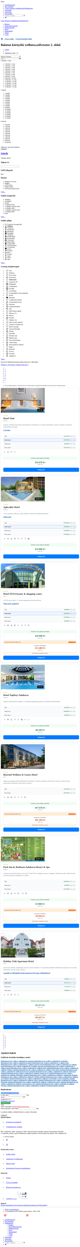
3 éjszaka (6, 430)
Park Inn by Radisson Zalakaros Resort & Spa (26, 867)
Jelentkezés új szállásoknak (14, 1159)
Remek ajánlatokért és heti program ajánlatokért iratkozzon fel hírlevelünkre (24, 1205)
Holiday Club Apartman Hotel (18, 961)
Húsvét (11, 315)
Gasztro (9, 254)
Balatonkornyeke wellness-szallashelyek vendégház (51, 1061)
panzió (7, 203)
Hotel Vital (8, 418)
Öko (8, 259)
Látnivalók (8, 12)
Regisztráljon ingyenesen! (20, 1106)
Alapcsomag (13, 342)
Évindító (11, 288)
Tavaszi (11, 351)
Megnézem (41, 470)
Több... (3, 192)
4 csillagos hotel (10, 208)
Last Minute (12, 291)
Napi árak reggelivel (11, 604)
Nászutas (7, 252)
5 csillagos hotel (10, 212)
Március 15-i (13, 313)
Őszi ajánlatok (9, 7)
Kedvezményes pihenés (16, 345)
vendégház (8, 201)
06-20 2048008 (13, 1182)
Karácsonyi (12, 277)
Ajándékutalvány (10, 5)
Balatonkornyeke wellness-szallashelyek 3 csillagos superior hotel (22, 1064)
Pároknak (12, 297)
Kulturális (12, 333)
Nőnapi (11, 331)
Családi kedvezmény (15, 300)
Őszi (10, 271)
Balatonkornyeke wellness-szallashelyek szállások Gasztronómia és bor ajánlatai (39, 1083)
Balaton (7, 24)
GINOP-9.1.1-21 (11, 1199)
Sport (9, 256)
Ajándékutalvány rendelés (14, 1127)
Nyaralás (11, 353)
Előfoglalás (12, 284)
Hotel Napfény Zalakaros (16, 695)
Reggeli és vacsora (10, 181)
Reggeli (7, 183)
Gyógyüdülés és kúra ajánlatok (18, 293)
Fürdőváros (10, 229)
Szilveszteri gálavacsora (12, 188)
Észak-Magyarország (11, 26)
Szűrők (4, 153)
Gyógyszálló (11, 243)
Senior (11, 295)
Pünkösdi (12, 349)
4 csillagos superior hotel (12, 210)
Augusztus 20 (13, 282)
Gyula (6, 34)
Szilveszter (7, 517)
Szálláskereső (28, 8)
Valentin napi (13, 336)
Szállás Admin (10, 1154)
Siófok (7, 33)
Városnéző (10, 240)
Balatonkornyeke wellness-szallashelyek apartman (17, 1061)
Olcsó (9, 258)
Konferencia (11, 238)
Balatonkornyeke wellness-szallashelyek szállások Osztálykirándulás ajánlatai (38, 1086)
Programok (8, 10)
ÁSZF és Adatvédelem (12, 1209)
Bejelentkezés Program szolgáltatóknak (18, 1168)
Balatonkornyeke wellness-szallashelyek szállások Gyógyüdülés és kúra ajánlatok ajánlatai (45, 1079)
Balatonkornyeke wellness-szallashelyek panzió (16, 1063)
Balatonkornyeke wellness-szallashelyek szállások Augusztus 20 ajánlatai (31, 1073)
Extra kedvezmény (14, 340)
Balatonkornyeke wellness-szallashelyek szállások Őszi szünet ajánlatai (42, 1070)
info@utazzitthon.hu (14, 1187)
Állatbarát (10, 235)
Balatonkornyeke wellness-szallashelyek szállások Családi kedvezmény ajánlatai (40, 1082)
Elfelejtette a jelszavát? (8, 1101)
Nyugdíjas (10, 233)
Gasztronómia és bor (15, 302)
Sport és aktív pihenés (15, 322)
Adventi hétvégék (14, 329)
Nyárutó (11, 318)
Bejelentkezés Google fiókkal (10, 1093)
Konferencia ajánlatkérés (13, 1122)
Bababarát (10, 231)
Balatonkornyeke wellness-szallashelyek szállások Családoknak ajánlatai (53, 1075)
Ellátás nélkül (9, 187)
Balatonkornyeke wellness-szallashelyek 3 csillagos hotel (50, 1063)
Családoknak (13, 286)
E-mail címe (4, 1095)
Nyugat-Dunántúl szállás (24, 39)
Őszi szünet (12, 275)
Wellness (11, 273)
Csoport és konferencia (16, 324)
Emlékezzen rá (5, 1099)
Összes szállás (9, 39)
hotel (6, 213)
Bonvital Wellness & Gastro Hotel (20, 774)
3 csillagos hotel (10, 204)
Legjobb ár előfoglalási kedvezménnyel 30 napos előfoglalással (26, 973)
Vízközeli (10, 228)
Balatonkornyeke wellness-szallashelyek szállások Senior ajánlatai (22, 1080)
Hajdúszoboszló (10, 27)
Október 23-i (13, 320)
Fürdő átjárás (11, 236)
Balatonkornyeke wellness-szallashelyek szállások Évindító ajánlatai (23, 1077)
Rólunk (8, 1178)
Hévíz (6, 29)
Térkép (7, 49)
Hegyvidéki (10, 242)
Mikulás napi (13, 338)
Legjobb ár (12, 356)
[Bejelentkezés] (6, 17)
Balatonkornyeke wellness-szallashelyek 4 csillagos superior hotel (25, 1066)
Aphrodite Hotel (11, 507)
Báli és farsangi (13, 327)
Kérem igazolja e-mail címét (9, 1108)
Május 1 (11, 347)
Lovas (9, 249)
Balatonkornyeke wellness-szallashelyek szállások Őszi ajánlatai (31, 1068)
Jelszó (2, 1097)
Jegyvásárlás (8, 14)
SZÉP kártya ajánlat (15, 311)
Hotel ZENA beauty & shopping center (22, 594)
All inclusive (8, 185)
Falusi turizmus (12, 245)
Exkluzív (10, 250)
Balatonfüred (9, 31)
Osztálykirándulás (14, 306)
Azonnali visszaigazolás (14, 224)
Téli (10, 309)
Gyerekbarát (11, 247)
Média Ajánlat (10, 1163)
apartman (7, 199)
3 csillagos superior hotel (12, 206)
